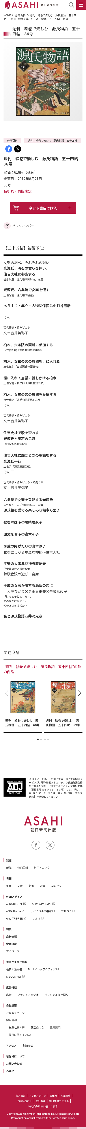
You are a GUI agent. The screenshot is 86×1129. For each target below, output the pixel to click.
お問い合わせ (14, 1063)
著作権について (15, 1056)
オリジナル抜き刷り (56, 994)
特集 (8, 929)
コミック (56, 886)
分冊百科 (20, 15)
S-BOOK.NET (13, 976)
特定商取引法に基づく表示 (43, 1106)
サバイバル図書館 (41, 911)
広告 (8, 994)
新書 (31, 886)
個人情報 (20, 1095)
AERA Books (13, 911)
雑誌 (8, 860)
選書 (42, 886)
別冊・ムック (42, 867)
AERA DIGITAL (14, 904)
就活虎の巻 (37, 1027)
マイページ (12, 951)
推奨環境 (65, 1095)
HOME (7, 15)
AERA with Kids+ (42, 904)
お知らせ (27, 1045)
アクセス (11, 1045)
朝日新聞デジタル (59, 1101)
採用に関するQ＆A (20, 1034)
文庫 (20, 886)
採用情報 (11, 1020)
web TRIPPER (14, 918)
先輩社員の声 (17, 1027)
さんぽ (36, 918)
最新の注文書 (14, 969)
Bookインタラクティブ (42, 969)
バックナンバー (23, 225)
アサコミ (66, 911)
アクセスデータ (37, 1095)
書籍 (8, 878)
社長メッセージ (15, 1013)
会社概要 (11, 1005)
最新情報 (11, 936)
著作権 (53, 1095)
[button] (38, 739)
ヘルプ (10, 1071)
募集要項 (55, 1027)
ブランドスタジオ (28, 994)
